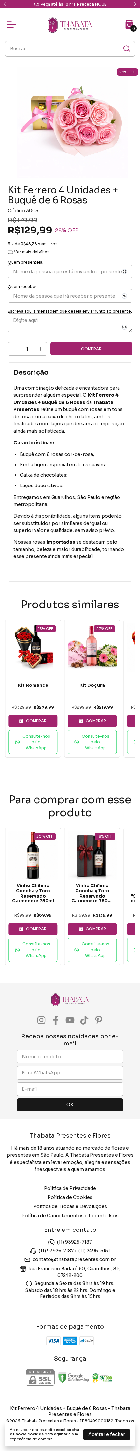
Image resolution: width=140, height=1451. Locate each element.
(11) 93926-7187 (74, 1242)
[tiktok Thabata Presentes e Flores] (84, 1020)
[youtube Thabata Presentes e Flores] (70, 1020)
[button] (32, 742)
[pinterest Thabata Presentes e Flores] (98, 1020)
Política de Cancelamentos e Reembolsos (70, 1215)
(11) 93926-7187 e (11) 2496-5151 (74, 1251)
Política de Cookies (70, 1197)
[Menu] (13, 25)
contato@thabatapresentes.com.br (74, 1260)
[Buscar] (126, 48)
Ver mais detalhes (31, 251)
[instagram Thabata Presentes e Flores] (41, 1020)
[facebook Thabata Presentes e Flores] (56, 1020)
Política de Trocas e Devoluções (70, 1206)
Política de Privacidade (70, 1188)
